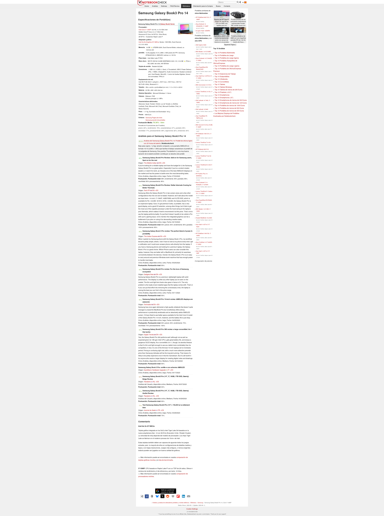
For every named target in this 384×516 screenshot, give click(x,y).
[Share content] (142, 496)
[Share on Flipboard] (178, 496)
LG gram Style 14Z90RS (203, 31)
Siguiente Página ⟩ (230, 44)
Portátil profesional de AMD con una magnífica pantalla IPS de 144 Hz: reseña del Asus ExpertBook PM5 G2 (238, 39)
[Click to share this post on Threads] (152, 496)
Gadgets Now (149, 274)
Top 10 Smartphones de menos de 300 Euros (231, 100)
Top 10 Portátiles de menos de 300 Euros (229, 111)
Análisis (155, 6)
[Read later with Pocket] (173, 496)
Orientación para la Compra (203, 6)
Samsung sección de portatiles (155, 120)
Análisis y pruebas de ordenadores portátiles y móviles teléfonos (171, 503)
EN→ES (162, 163)
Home (146, 6)
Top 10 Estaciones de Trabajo (225, 74)
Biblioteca (186, 6)
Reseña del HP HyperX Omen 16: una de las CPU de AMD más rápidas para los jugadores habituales (221, 22)
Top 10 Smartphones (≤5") (224, 97)
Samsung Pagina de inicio (154, 117)
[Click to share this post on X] (162, 496)
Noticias (164, 6)
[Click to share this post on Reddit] (168, 496)
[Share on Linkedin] (183, 496)
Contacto (227, 6)
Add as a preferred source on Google (167, 491)
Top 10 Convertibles (222, 82)
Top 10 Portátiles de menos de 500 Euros (229, 108)
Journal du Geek (150, 410)
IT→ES (170, 370)
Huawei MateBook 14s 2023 (204, 218)
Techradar (147, 304)
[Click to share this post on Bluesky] (157, 496)
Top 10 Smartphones (222, 95)
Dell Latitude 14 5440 (202, 109)
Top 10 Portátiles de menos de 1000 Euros (230, 105)
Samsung (200, 503)
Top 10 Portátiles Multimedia (225, 52)
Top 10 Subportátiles (222, 76)
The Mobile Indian (150, 163)
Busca (218, 6)
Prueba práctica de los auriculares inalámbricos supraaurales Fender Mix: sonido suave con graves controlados (238, 22)
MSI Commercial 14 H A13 (203, 85)
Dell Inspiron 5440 (201, 45)
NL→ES (156, 381)
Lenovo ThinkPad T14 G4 (203, 142)
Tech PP (147, 190)
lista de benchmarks (166, 460)
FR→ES (161, 410)
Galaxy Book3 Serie (167, 24)
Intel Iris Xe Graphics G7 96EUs (149, 42)
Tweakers (147, 381)
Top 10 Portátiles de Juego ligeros (227, 58)
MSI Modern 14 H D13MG (203, 51)
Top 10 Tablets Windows (223, 87)
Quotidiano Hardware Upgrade (155, 370)
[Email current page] (188, 496)
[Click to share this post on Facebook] (147, 496)
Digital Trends (149, 334)
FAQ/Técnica (174, 6)
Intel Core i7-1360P (145, 29)
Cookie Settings (192, 509)
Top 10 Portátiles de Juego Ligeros (227, 66)
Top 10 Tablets (220, 84)
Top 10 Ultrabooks (221, 79)
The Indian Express (151, 236)
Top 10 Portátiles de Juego (224, 55)
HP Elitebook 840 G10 (202, 149)
